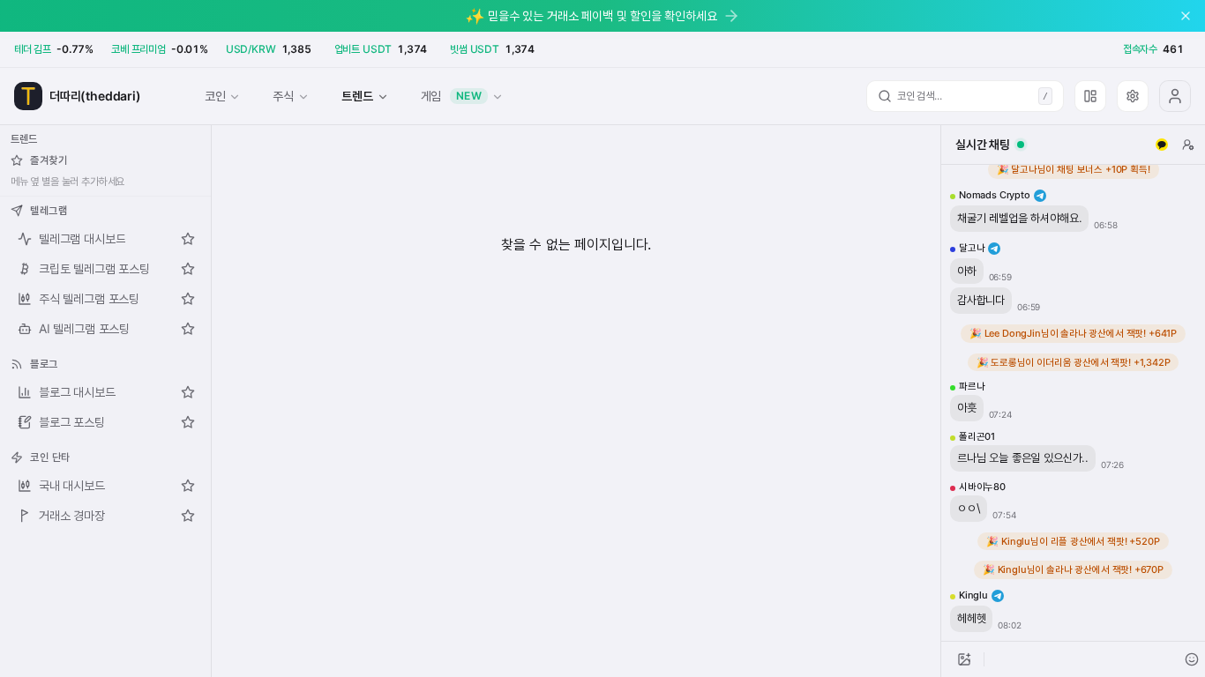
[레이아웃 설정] (1090, 96)
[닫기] (1185, 16)
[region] (1073, 403)
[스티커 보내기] (1191, 659)
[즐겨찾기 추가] (188, 239)
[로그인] (1175, 96)
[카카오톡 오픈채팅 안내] (1161, 145)
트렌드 (356, 95)
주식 (283, 95)
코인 (215, 95)
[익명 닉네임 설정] (1188, 145)
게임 (452, 95)
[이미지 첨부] (964, 659)
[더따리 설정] (1133, 96)
